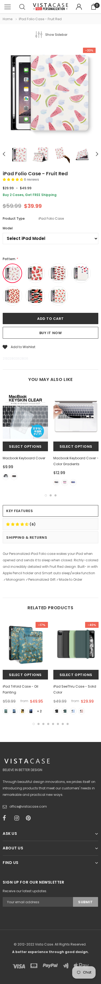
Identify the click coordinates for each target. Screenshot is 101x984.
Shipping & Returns (26, 537)
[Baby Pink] (81, 711)
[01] (6, 711)
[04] (31, 711)
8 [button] (68, 724)
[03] (22, 711)
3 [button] (55, 495)
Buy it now (50, 332)
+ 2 (39, 711)
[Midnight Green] (65, 711)
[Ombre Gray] (56, 482)
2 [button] (51, 495)
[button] (13, 179)
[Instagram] (18, 818)
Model (8, 228)
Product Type (14, 218)
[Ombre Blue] (73, 482)
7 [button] (63, 724)
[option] (50, 93)
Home (7, 19)
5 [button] (53, 724)
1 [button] (46, 495)
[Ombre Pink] (65, 482)
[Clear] (6, 477)
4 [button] (48, 724)
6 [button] (58, 724)
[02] (14, 711)
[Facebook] (7, 818)
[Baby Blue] (73, 711)
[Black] (14, 477)
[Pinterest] (30, 818)
